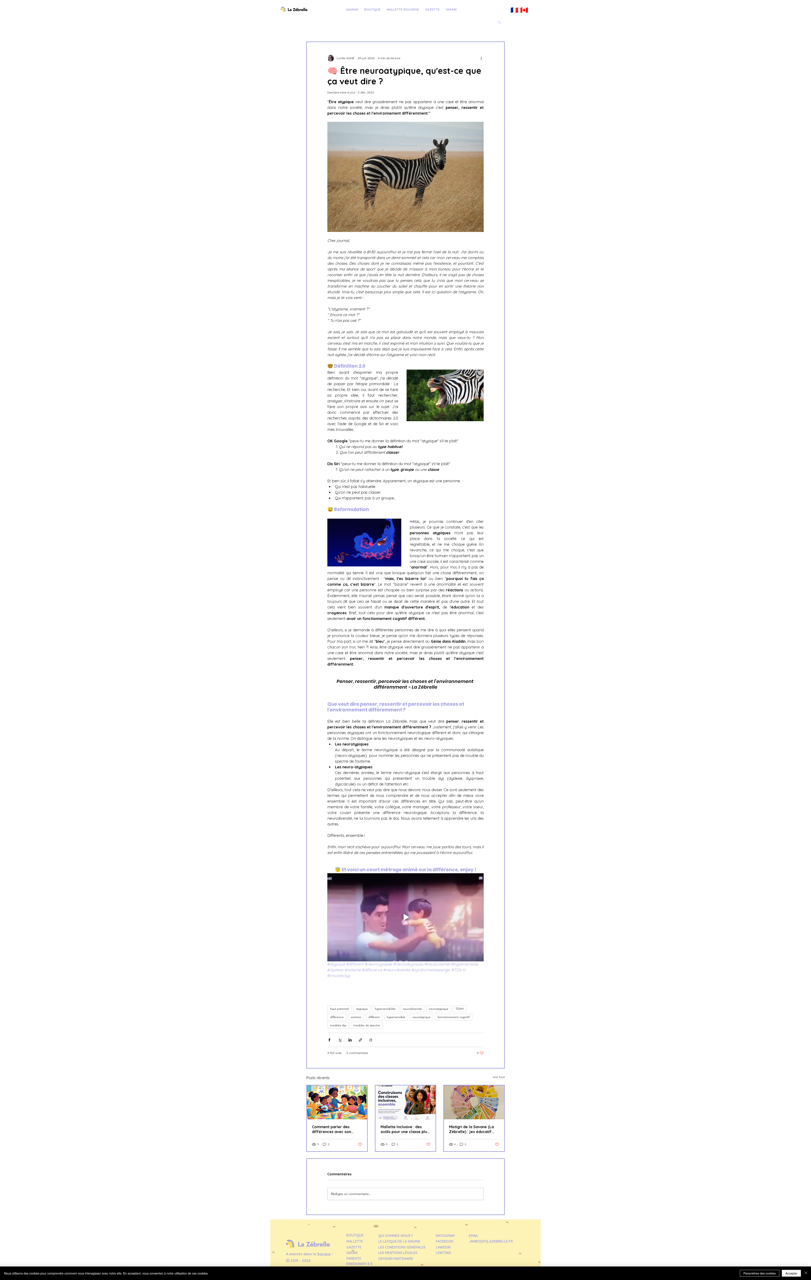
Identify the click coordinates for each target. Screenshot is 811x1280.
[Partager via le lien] (360, 1040)
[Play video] (405, 917)
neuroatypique (438, 1009)
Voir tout (499, 1077)
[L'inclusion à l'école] (406, 1102)
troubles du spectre (367, 1025)
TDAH (460, 1009)
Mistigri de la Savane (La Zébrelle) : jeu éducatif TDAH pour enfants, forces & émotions (474, 1129)
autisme (356, 1017)
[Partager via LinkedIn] (350, 1040)
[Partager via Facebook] (329, 1040)
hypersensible (396, 1017)
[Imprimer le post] (371, 1040)
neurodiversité (412, 1009)
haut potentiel (339, 1009)
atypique (362, 1009)
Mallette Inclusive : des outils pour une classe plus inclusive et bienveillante (405, 1129)
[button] (499, 22)
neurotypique (421, 1017)
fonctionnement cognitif (453, 1017)
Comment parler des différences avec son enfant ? (331, 1129)
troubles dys (338, 1025)
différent (374, 1017)
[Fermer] (805, 1273)
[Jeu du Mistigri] (474, 1102)
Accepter (791, 1273)
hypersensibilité (385, 1009)
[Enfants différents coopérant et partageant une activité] (337, 1102)
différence (337, 1017)
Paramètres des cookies (759, 1273)
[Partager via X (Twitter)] (340, 1040)
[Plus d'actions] (481, 58)
